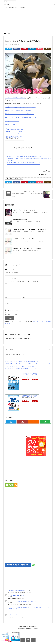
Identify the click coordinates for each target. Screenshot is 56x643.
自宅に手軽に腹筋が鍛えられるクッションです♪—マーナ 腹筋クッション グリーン (14, 137)
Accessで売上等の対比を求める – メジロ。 (18, 590)
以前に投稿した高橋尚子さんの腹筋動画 (15, 98)
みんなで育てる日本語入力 (14, 595)
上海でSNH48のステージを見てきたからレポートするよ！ (27, 210)
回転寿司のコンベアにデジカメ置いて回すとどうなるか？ (27, 248)
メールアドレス (25, 297)
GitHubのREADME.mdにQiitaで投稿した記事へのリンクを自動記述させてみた (24, 162)
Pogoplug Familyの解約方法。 (20, 219)
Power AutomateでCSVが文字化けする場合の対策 (19, 601)
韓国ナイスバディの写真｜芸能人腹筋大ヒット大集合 (18, 110)
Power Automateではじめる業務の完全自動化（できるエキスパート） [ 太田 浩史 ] (30, 396)
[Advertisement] (28, 20)
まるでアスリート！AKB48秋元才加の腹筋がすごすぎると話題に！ (21, 117)
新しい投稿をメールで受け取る (11, 314)
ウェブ (12, 33)
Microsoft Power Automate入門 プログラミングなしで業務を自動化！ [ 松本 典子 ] (30, 374)
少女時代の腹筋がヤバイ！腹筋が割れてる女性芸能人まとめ (19, 114)
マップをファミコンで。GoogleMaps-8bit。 (24, 239)
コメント (7, 283)
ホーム (6, 33)
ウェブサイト (8, 303)
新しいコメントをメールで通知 (11, 310)
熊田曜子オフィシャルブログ (12, 124)
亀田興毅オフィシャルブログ (12, 121)
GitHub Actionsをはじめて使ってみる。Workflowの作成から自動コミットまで (24, 156)
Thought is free (35, 628)
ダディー (48, 174)
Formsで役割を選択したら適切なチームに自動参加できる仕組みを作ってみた (23, 164)
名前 (6, 297)
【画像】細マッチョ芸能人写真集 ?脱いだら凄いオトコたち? (20, 107)
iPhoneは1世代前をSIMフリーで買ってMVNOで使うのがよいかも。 (30, 229)
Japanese (9, 1)
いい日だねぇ (11, 614)
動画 (49, 171)
